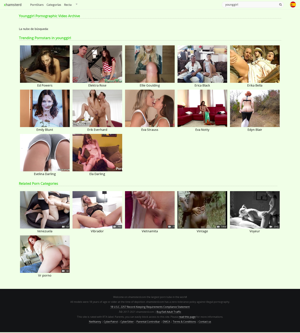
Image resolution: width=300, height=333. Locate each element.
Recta (68, 5)
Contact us (205, 321)
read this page (187, 317)
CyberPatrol (111, 321)
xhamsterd (13, 4)
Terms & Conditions (184, 321)
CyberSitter (127, 321)
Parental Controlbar (148, 321)
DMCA (166, 321)
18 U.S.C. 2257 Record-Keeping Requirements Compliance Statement (150, 307)
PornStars (37, 5)
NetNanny (95, 321)
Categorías (54, 5)
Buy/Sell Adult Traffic (169, 312)
